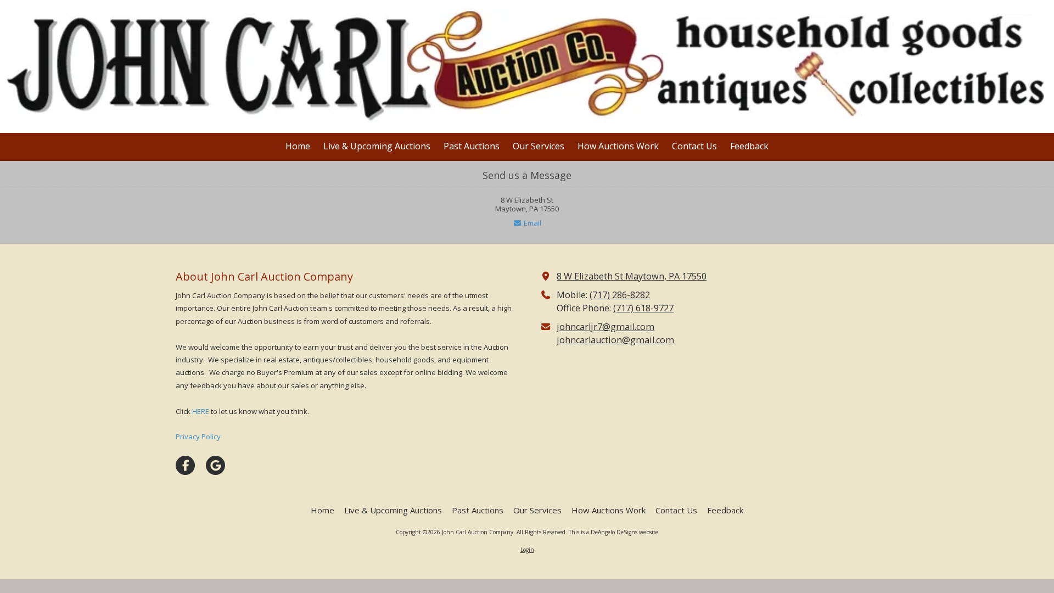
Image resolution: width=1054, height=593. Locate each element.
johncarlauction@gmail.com (615, 340)
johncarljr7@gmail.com (605, 327)
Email (531, 223)
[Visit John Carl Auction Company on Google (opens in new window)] (215, 465)
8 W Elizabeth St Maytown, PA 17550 (632, 276)
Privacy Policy (198, 436)
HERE (200, 411)
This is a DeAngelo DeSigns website (613, 532)
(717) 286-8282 (620, 295)
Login (527, 549)
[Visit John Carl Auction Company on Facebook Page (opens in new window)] (185, 465)
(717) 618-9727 (643, 308)
